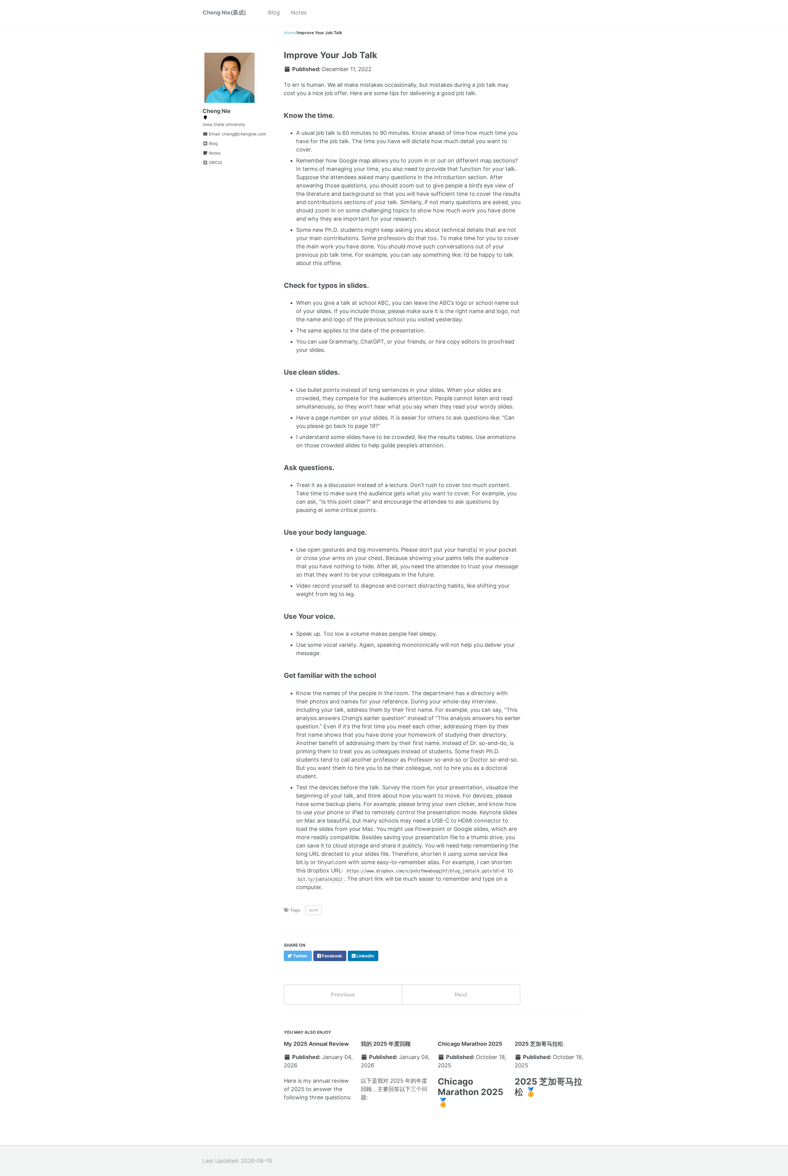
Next (461, 994)
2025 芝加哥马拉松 (539, 1044)
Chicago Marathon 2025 (470, 1044)
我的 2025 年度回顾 (386, 1044)
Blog (274, 12)
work (313, 910)
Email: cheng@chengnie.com (234, 133)
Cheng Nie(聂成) (224, 12)
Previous (343, 994)
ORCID (215, 162)
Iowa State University (224, 124)
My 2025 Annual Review (316, 1044)
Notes (299, 12)
